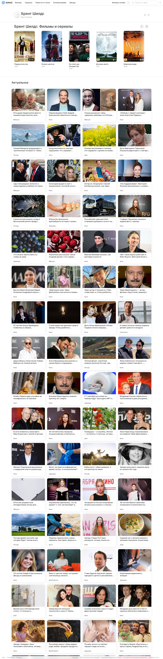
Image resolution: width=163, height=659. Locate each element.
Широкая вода (130, 64)
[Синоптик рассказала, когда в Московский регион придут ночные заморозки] (28, 211)
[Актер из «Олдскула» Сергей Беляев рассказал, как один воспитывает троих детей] (99, 176)
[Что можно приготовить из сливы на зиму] (28, 247)
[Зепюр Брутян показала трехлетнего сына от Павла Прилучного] (63, 601)
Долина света (102, 64)
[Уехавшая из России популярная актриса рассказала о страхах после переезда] (99, 495)
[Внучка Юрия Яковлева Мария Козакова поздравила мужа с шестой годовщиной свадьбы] (28, 282)
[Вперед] (147, 26)
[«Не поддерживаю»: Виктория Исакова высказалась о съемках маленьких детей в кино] (134, 176)
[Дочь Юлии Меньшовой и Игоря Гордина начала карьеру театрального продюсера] (99, 317)
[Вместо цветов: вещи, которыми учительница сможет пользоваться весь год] (63, 565)
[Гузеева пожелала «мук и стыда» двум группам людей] (99, 601)
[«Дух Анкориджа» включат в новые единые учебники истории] (28, 176)
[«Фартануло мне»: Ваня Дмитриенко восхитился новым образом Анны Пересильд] (63, 282)
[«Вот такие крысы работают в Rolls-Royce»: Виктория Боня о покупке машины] (134, 247)
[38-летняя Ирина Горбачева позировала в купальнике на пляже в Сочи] (134, 495)
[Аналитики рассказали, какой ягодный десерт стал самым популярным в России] (63, 247)
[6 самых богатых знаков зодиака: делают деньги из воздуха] (134, 317)
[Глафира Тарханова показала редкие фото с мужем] (134, 211)
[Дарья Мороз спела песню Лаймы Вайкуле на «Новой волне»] (28, 353)
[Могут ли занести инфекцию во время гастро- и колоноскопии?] (63, 459)
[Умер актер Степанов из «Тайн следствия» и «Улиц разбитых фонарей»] (99, 282)
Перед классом (21, 64)
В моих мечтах (48, 64)
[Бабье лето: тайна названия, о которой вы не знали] (99, 459)
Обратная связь (154, 657)
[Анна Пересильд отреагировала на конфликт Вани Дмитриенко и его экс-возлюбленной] (134, 424)
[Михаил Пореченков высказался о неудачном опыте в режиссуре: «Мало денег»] (28, 459)
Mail (3, 657)
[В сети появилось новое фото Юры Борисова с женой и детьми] (28, 424)
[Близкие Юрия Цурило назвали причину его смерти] (63, 388)
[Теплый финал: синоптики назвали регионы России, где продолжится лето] (99, 353)
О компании (10, 657)
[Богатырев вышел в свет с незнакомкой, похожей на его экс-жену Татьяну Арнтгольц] (63, 176)
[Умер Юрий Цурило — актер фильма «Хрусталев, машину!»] (134, 282)
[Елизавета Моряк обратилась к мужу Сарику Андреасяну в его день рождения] (134, 636)
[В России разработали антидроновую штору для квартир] (28, 495)
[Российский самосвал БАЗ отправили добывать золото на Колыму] (99, 211)
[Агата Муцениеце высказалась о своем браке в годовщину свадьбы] (63, 353)
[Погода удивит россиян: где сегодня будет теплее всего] (28, 530)
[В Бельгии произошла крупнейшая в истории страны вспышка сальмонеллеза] (63, 211)
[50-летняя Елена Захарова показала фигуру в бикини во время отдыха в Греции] (63, 424)
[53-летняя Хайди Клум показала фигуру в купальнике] (28, 565)
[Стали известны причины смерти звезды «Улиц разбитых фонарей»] (63, 317)
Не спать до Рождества (74, 65)
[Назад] (142, 26)
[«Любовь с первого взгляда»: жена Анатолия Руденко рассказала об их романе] (134, 105)
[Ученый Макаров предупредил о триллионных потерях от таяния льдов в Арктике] (28, 140)
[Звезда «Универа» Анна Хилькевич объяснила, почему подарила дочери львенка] (28, 636)
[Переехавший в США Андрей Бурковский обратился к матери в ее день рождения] (63, 105)
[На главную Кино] (8, 2)
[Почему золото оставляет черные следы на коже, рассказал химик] (99, 636)
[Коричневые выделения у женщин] (134, 565)
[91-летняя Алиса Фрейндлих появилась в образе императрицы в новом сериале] (28, 317)
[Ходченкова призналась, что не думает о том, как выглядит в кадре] (63, 495)
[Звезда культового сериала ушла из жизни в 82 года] (134, 459)
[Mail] (3, 2)
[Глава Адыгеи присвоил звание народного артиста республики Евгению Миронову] (99, 565)
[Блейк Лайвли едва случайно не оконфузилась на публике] (28, 388)
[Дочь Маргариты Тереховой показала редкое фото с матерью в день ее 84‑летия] (134, 140)
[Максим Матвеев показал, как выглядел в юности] (99, 247)
